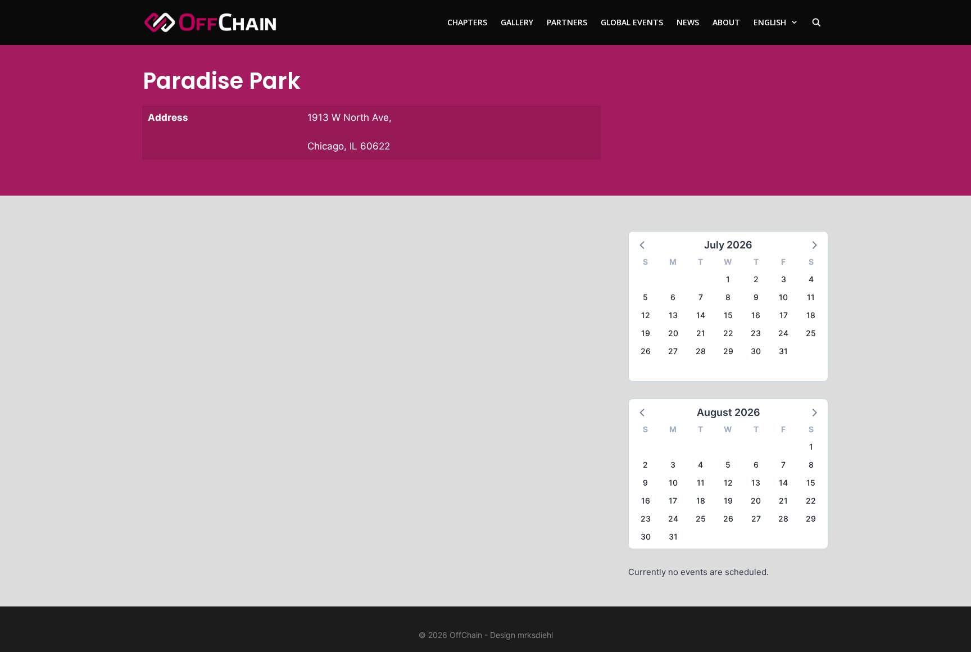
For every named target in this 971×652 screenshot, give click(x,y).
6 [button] (672, 297)
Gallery (517, 22)
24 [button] (783, 333)
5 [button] (645, 297)
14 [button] (700, 315)
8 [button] (727, 297)
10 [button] (783, 297)
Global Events (632, 22)
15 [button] (728, 315)
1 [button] (728, 279)
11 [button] (811, 297)
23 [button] (756, 333)
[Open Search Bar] (816, 22)
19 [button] (645, 333)
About (726, 22)
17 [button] (783, 315)
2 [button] (756, 279)
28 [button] (701, 351)
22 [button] (728, 333)
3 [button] (783, 279)
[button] (642, 244)
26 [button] (646, 351)
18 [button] (810, 315)
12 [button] (645, 315)
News (688, 22)
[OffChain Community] (210, 22)
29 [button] (728, 351)
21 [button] (700, 333)
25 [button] (811, 333)
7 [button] (700, 297)
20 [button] (673, 333)
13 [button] (673, 315)
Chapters (467, 22)
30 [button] (756, 351)
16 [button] (755, 315)
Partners (567, 22)
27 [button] (673, 351)
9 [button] (756, 297)
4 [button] (811, 279)
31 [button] (783, 351)
